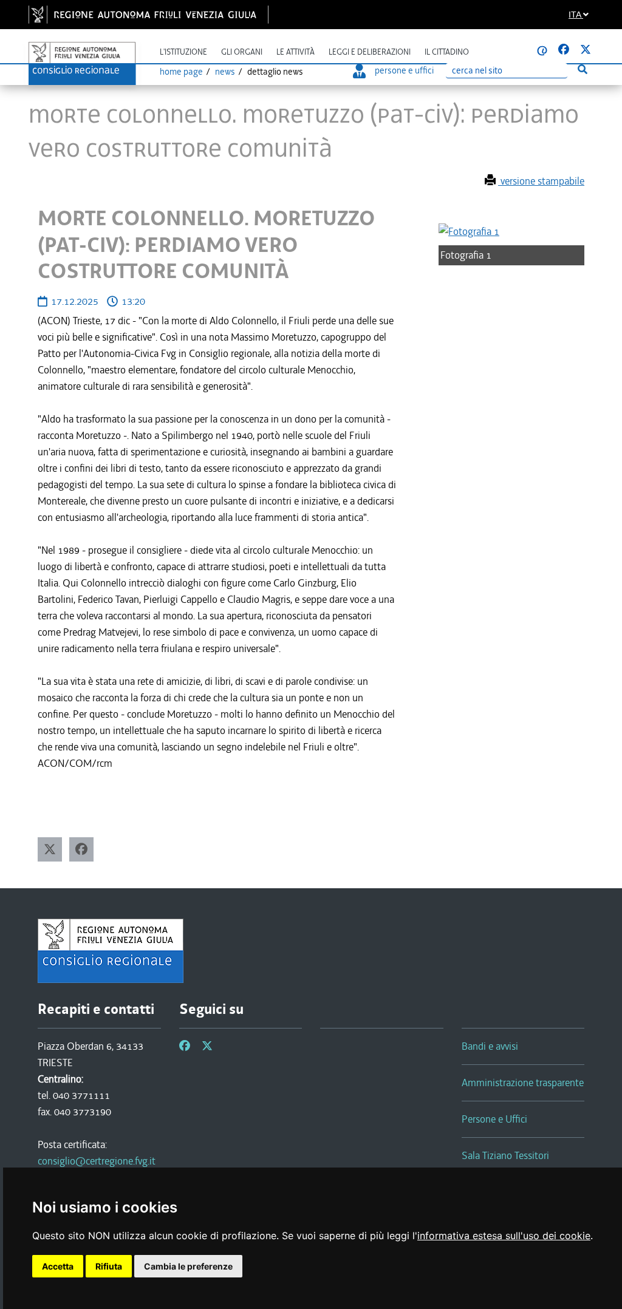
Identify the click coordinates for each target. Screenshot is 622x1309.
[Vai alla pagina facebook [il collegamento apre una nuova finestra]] (563, 49)
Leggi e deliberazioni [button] (370, 52)
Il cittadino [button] (447, 52)
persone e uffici (404, 70)
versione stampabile (541, 181)
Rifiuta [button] (108, 1266)
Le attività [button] (295, 52)
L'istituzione (183, 52)
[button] (50, 849)
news (225, 72)
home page (181, 72)
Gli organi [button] (241, 52)
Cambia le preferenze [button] (188, 1266)
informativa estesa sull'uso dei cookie (503, 1235)
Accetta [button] (57, 1266)
